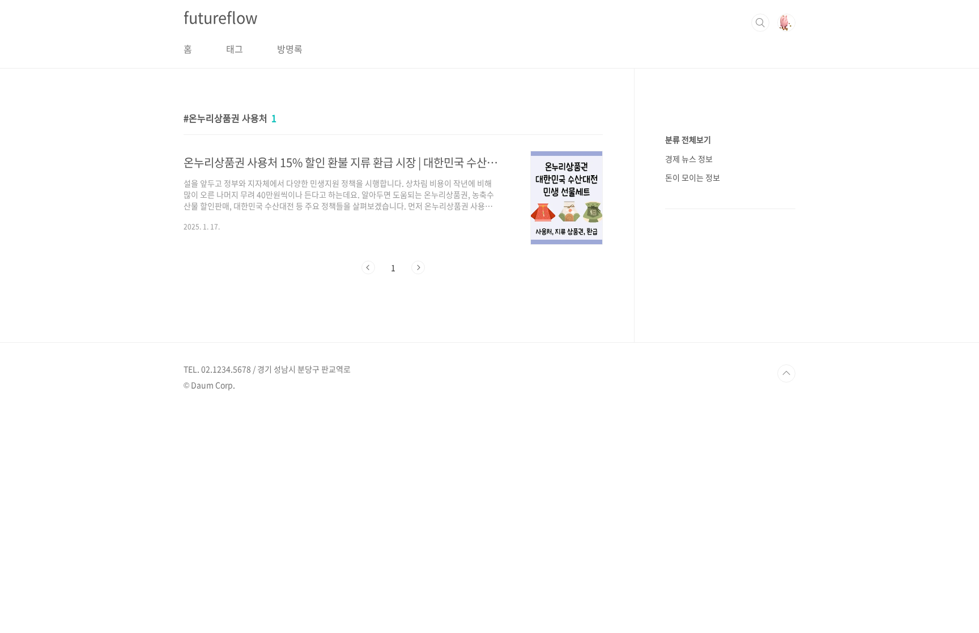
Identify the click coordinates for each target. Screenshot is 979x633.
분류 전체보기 (688, 139)
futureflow (221, 17)
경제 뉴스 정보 (689, 158)
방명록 (290, 49)
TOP (786, 373)
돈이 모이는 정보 (692, 177)
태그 (234, 49)
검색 (760, 22)
